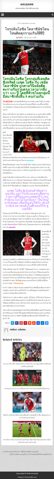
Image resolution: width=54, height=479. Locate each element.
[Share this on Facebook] (17, 323)
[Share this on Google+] (21, 323)
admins (20, 37)
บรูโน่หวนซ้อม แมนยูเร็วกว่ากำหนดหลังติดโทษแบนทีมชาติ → (31, 454)
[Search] (52, 14)
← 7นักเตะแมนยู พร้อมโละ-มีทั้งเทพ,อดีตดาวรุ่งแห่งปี (19, 452)
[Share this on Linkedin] (42, 323)
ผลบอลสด (27, 4)
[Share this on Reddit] (29, 323)
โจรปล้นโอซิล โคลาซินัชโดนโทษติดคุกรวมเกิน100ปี (27, 31)
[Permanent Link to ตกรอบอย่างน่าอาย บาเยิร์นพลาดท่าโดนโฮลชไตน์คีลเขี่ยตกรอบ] (27, 378)
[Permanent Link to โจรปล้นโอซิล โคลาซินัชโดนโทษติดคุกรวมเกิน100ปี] (27, 57)
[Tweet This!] (12, 323)
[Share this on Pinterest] (25, 323)
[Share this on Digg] (38, 323)
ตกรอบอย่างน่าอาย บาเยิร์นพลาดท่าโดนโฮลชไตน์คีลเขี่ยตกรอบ (27, 389)
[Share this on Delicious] (46, 323)
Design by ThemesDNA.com (27, 477)
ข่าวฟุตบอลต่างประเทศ (27, 23)
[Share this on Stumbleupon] (34, 323)
